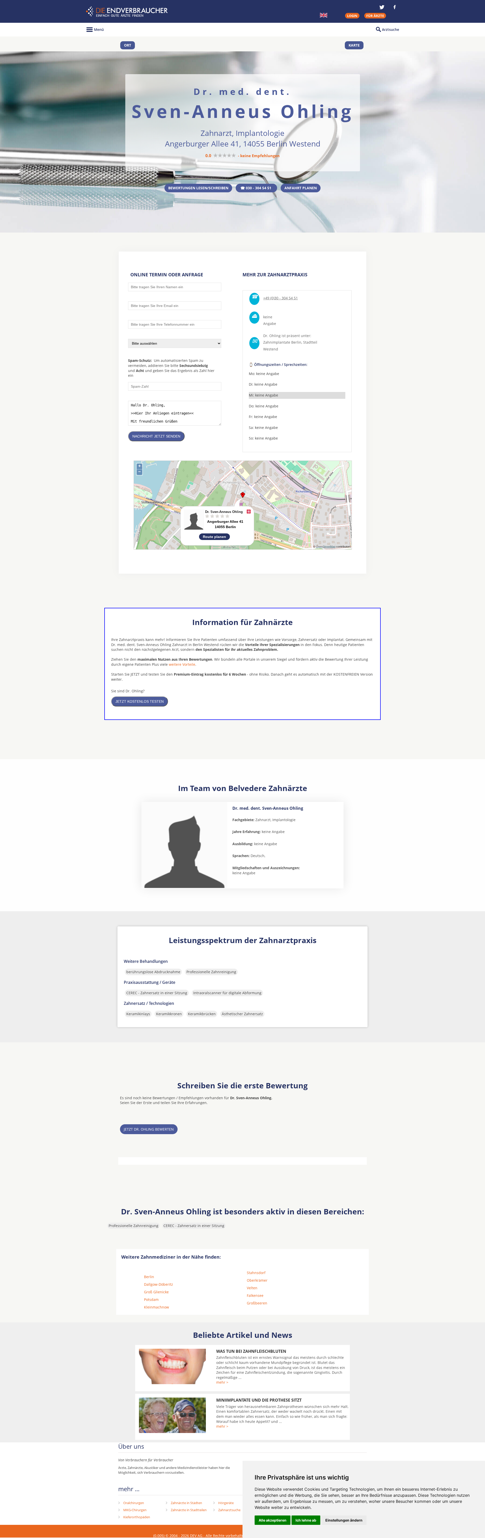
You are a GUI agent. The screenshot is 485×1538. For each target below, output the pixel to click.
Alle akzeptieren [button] (272, 1520)
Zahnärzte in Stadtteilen (189, 1510)
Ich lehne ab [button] (306, 1520)
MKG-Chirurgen (135, 1510)
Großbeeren (257, 1303)
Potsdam (151, 1299)
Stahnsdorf (256, 1272)
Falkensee (255, 1295)
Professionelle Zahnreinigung (211, 971)
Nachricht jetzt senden (156, 436)
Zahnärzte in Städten (186, 1503)
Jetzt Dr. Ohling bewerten (149, 1129)
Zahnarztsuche (229, 1510)
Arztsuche (390, 29)
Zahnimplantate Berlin (282, 342)
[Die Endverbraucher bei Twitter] (381, 7)
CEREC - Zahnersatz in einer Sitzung (156, 992)
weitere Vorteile (182, 664)
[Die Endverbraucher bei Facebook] (394, 7)
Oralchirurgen (133, 1503)
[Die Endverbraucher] (127, 11)
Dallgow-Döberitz (158, 1284)
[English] (323, 15)
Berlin (149, 1276)
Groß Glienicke (156, 1292)
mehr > (222, 1382)
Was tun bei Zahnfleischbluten (251, 1351)
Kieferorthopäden (136, 1517)
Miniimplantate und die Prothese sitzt (259, 1400)
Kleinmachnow (156, 1307)
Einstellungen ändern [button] (343, 1520)
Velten (252, 1287)
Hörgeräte (226, 1503)
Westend (270, 349)
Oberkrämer (257, 1280)
